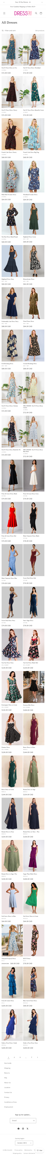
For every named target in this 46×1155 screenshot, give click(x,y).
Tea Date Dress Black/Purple (10, 237)
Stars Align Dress (28, 620)
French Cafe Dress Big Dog (31, 152)
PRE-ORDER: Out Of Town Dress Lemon (33, 406)
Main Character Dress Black (31, 536)
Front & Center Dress (8, 1000)
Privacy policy (18, 1150)
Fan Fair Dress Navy (7, 663)
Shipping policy (17, 1153)
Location (7, 1087)
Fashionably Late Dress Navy (10, 321)
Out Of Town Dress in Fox (9, 68)
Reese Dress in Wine (29, 747)
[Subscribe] (33, 1120)
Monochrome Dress (28, 279)
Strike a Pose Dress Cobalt (9, 1043)
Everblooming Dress (7, 363)
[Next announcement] (42, 2)
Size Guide (7, 1063)
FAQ (5, 1078)
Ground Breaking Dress (30, 363)
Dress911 (9, 1150)
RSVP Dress (26, 958)
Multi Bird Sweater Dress (9, 194)
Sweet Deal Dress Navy (8, 620)
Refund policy (28, 1150)
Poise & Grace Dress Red (9, 536)
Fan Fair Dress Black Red (30, 663)
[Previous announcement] (4, 2)
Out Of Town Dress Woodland (32, 68)
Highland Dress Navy (8, 279)
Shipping (7, 1068)
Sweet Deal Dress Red (29, 578)
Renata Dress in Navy (8, 832)
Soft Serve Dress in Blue (9, 916)
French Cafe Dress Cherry (9, 152)
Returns (7, 1073)
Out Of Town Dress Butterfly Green (33, 110)
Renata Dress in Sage (29, 789)
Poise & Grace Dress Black (9, 494)
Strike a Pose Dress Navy (30, 1043)
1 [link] (8, 1057)
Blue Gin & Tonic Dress (30, 1000)
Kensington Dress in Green (9, 705)
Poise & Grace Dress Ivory (31, 494)
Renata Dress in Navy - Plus (31, 832)
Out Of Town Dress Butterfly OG (11, 450)
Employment (8, 1107)
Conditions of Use (10, 1102)
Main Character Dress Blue (9, 578)
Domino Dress (6, 747)
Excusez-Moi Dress (28, 705)
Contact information (29, 1153)
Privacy (6, 1097)
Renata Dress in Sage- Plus (9, 874)
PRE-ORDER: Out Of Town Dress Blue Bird (33, 450)
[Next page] (37, 1057)
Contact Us (8, 1092)
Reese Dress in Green (8, 789)
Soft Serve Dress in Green (30, 916)
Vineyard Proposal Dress (9, 958)
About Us (7, 1083)
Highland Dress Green (29, 237)
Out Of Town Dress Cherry (9, 110)
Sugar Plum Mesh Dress (30, 874)
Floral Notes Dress (28, 321)
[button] (4, 13)
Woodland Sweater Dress (30, 194)
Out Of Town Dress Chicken (10, 406)
